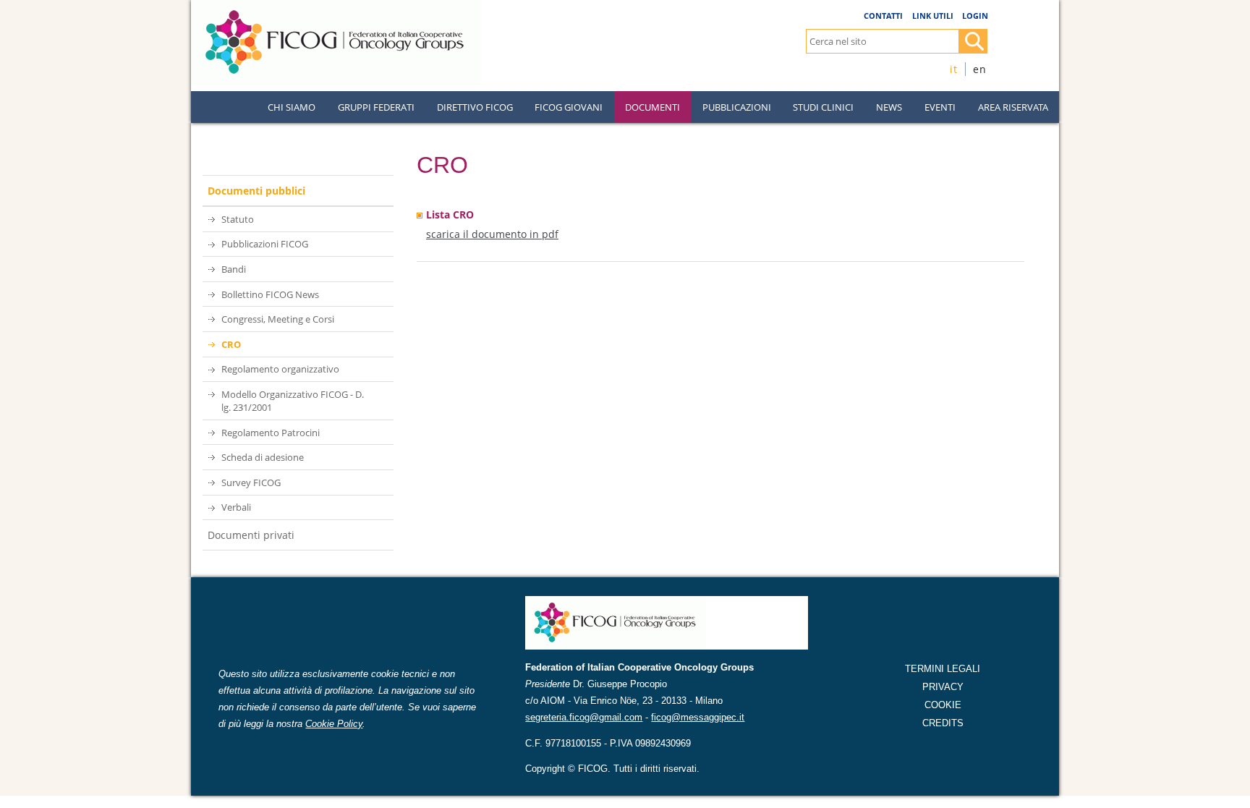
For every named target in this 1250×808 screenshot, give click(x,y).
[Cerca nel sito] (972, 41)
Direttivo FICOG (475, 107)
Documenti (652, 107)
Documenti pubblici (256, 190)
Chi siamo (291, 107)
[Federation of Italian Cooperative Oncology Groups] (335, 6)
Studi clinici (823, 107)
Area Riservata (1013, 107)
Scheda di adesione (262, 457)
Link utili (932, 15)
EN (980, 69)
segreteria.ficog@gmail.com (583, 717)
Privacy (943, 686)
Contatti (883, 15)
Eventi (940, 107)
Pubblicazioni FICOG (264, 243)
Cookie (942, 704)
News (889, 107)
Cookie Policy (333, 723)
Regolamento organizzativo (280, 368)
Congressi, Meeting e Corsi (277, 319)
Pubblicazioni (736, 107)
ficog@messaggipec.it (697, 717)
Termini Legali (942, 668)
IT (954, 69)
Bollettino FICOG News (270, 294)
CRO (231, 344)
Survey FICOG (251, 482)
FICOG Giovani (569, 107)
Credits (943, 723)
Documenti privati (251, 535)
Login (975, 15)
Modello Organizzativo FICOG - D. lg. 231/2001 (292, 401)
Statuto (237, 219)
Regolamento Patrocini (270, 432)
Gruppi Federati (376, 107)
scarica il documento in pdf (492, 234)
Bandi (233, 269)
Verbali (236, 507)
